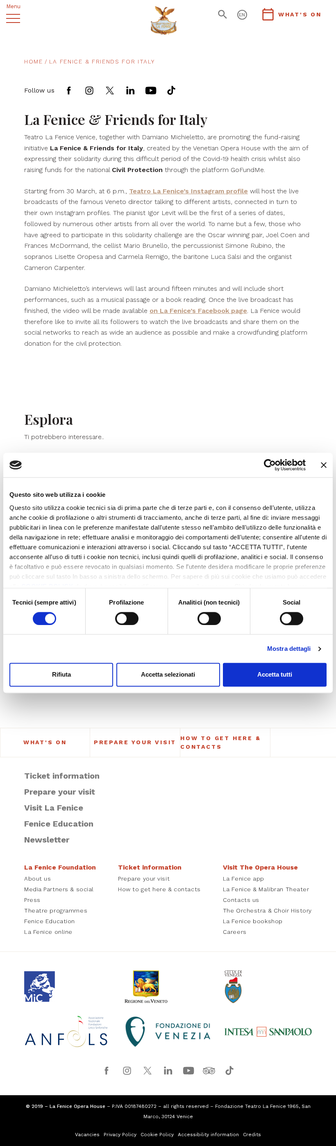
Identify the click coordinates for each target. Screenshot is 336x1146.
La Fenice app (243, 878)
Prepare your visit (135, 742)
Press (32, 900)
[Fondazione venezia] (168, 1031)
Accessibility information (208, 1134)
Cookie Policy (157, 1134)
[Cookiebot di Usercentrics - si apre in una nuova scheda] (270, 465)
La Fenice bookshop (253, 921)
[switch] (126, 618)
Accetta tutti (274, 674)
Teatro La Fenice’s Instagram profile (188, 191)
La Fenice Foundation (60, 867)
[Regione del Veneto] (168, 986)
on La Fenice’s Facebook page (198, 311)
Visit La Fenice (53, 808)
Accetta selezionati (168, 674)
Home (33, 61)
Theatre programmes (55, 910)
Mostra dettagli (289, 648)
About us (37, 878)
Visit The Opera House (260, 867)
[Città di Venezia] (268, 986)
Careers (235, 932)
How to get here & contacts (220, 742)
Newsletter (46, 840)
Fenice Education (58, 824)
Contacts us (241, 900)
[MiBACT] (68, 986)
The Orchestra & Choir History (267, 910)
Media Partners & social (59, 889)
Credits (252, 1134)
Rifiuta (61, 674)
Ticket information (62, 776)
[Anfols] (68, 1031)
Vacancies (87, 1134)
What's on (45, 742)
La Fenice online (48, 932)
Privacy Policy (120, 1134)
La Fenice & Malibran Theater (266, 889)
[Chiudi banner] (324, 465)
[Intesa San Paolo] (268, 1032)
